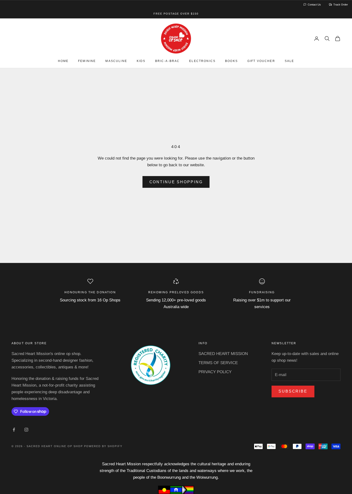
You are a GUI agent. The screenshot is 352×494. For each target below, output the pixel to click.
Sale (289, 61)
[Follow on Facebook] (13, 429)
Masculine (116, 61)
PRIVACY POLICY (215, 372)
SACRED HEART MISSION (223, 353)
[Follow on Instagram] (26, 429)
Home (63, 61)
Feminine (87, 61)
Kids (141, 61)
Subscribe (292, 391)
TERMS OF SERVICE (218, 363)
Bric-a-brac (167, 61)
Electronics (202, 61)
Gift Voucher (261, 61)
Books (231, 61)
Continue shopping (176, 182)
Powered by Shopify (103, 446)
